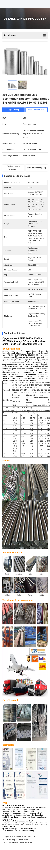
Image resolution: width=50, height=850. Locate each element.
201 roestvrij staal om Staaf (22, 837)
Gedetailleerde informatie (13, 167)
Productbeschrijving (36, 168)
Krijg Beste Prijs (14, 110)
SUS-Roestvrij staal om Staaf (15, 839)
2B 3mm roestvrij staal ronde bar (17, 842)
